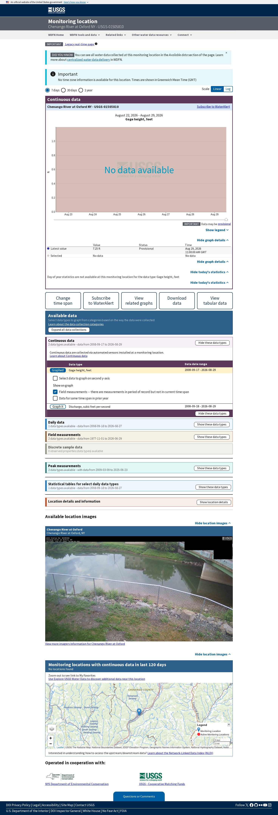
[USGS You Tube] (265, 806)
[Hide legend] (228, 725)
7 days (55, 90)
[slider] (226, 219)
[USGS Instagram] (269, 806)
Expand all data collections (68, 329)
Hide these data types (212, 342)
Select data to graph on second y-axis (84, 378)
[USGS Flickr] (260, 806)
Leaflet (60, 747)
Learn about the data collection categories (76, 324)
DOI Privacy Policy (18, 805)
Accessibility (50, 805)
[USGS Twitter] (247, 806)
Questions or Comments (139, 796)
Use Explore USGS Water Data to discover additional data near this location (96, 679)
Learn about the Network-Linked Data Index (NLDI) (180, 753)
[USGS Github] (256, 806)
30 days (72, 90)
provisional (224, 224)
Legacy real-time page (79, 44)
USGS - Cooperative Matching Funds (162, 784)
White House (91, 811)
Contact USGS (85, 805)
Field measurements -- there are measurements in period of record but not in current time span (124, 392)
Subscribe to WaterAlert (213, 106)
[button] (139, 712)
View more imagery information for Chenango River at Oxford (85, 644)
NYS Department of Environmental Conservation (77, 784)
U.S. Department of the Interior (27, 811)
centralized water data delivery (88, 60)
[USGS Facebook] (251, 806)
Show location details (214, 502)
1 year (88, 90)
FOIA (123, 811)
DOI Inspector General (66, 811)
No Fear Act (110, 811)
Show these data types (211, 424)
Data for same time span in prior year (83, 398)
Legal (36, 805)
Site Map (67, 805)
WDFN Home (56, 35)
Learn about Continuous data (68, 356)
